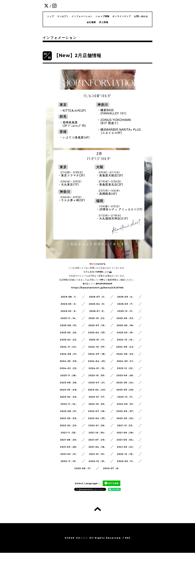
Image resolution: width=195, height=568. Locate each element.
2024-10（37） (97, 346)
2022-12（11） (125, 397)
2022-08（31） (69, 411)
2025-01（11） (97, 339)
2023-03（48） (125, 389)
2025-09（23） (126, 318)
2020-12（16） (126, 454)
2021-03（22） (126, 447)
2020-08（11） (83, 468)
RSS (127, 538)
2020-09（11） (126, 461)
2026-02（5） (69, 311)
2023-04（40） (97, 389)
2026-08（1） (69, 296)
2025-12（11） (125, 311)
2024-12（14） (126, 339)
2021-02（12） (69, 454)
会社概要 (91, 22)
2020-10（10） (97, 461)
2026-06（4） (126, 296)
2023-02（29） (69, 397)
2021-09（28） (126, 432)
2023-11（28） (69, 375)
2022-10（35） (97, 404)
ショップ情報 (102, 16)
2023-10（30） (97, 375)
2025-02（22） (69, 339)
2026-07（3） (97, 296)
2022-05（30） (69, 418)
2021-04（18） (97, 447)
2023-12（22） (126, 368)
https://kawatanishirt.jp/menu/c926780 (97, 287)
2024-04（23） (97, 361)
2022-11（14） (69, 404)
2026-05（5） (69, 304)
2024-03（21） (126, 361)
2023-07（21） (97, 382)
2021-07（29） (97, 439)
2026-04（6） (97, 304)
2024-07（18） (97, 354)
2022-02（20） (69, 425)
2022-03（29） (126, 418)
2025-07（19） (97, 325)
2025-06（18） (126, 325)
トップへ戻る (97, 509)
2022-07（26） (97, 411)
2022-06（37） (125, 411)
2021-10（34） (97, 432)
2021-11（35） (69, 432)
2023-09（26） (125, 375)
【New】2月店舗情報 (77, 55)
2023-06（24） (125, 382)
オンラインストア (121, 16)
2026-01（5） (97, 311)
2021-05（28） (69, 447)
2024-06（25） (125, 354)
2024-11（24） (69, 346)
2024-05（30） (69, 361)
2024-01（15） (97, 368)
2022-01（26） (97, 425)
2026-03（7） (126, 304)
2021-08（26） (69, 439)
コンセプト (63, 16)
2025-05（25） (69, 332)
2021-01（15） (97, 454)
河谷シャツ (81, 538)
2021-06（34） (126, 439)
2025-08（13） (69, 325)
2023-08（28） (69, 382)
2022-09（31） (126, 404)
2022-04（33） (97, 418)
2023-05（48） (69, 389)
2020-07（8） (111, 468)
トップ (50, 16)
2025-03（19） (126, 332)
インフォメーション (82, 16)
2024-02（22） (69, 368)
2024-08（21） (69, 354)
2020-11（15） (69, 461)
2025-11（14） (69, 318)
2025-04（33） (97, 332)
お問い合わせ (141, 16)
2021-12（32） (126, 425)
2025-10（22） (97, 318)
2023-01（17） (97, 397)
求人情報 (103, 22)
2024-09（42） (125, 346)
